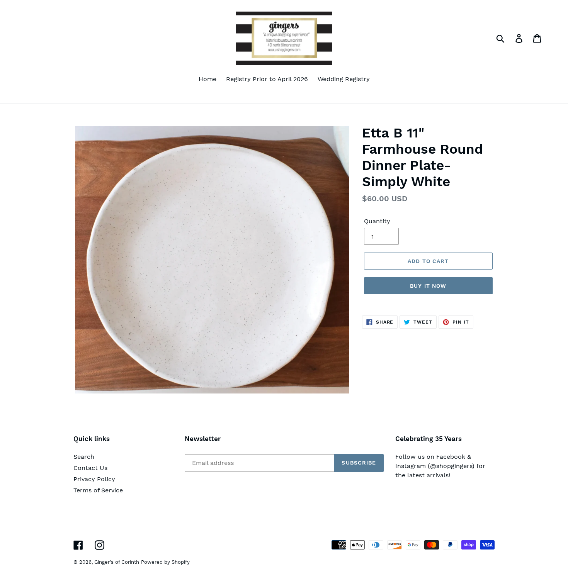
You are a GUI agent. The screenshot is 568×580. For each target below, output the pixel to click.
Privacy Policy (94, 479)
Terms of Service (98, 490)
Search (83, 456)
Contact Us (90, 467)
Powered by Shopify (165, 562)
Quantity (377, 221)
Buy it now (428, 286)
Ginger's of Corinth (116, 562)
